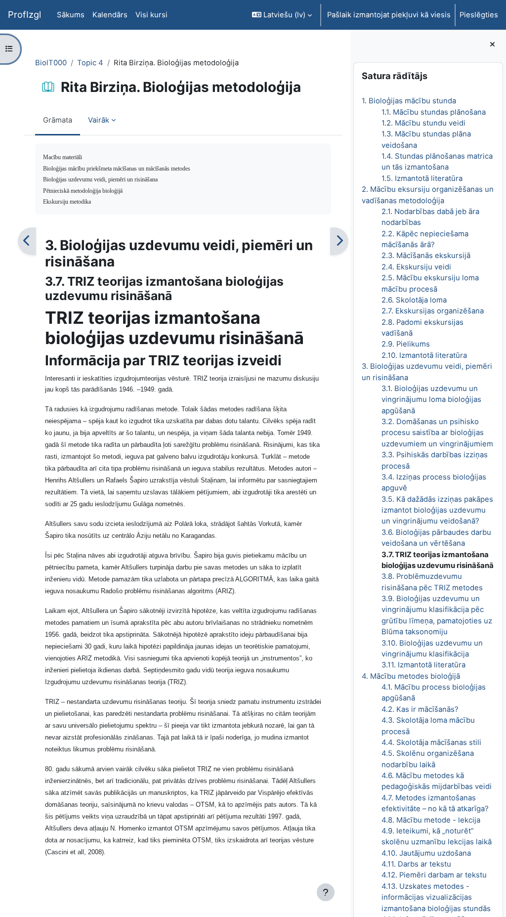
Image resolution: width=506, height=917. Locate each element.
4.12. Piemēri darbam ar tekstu (434, 875)
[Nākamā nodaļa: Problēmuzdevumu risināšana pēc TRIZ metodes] (339, 241)
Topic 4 (90, 62)
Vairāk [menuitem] (98, 120)
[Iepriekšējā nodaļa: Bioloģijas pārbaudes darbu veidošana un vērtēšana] (27, 241)
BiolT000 (51, 62)
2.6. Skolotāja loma (414, 300)
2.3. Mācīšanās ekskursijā (425, 255)
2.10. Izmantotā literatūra (424, 355)
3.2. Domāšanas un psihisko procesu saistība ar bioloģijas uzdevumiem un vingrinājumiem (437, 432)
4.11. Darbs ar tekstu (416, 864)
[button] (282, 15)
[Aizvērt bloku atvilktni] (492, 44)
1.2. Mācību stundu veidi (423, 123)
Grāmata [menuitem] (57, 120)
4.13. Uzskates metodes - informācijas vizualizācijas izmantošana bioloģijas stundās (436, 897)
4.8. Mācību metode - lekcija (430, 820)
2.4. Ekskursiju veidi (416, 266)
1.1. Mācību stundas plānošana (433, 112)
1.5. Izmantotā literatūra (422, 178)
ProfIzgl (24, 14)
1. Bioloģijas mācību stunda (409, 100)
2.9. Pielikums (405, 344)
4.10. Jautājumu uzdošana (426, 853)
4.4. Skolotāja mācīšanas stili (431, 742)
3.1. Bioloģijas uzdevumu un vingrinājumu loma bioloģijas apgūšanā (431, 399)
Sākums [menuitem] (70, 14)
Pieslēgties (479, 14)
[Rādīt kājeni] (326, 892)
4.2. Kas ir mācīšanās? (420, 709)
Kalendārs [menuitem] (109, 14)
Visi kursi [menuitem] (151, 14)
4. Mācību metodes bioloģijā (411, 676)
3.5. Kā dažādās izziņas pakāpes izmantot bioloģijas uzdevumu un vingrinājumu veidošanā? (437, 510)
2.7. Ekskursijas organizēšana (432, 310)
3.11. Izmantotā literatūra (423, 664)
